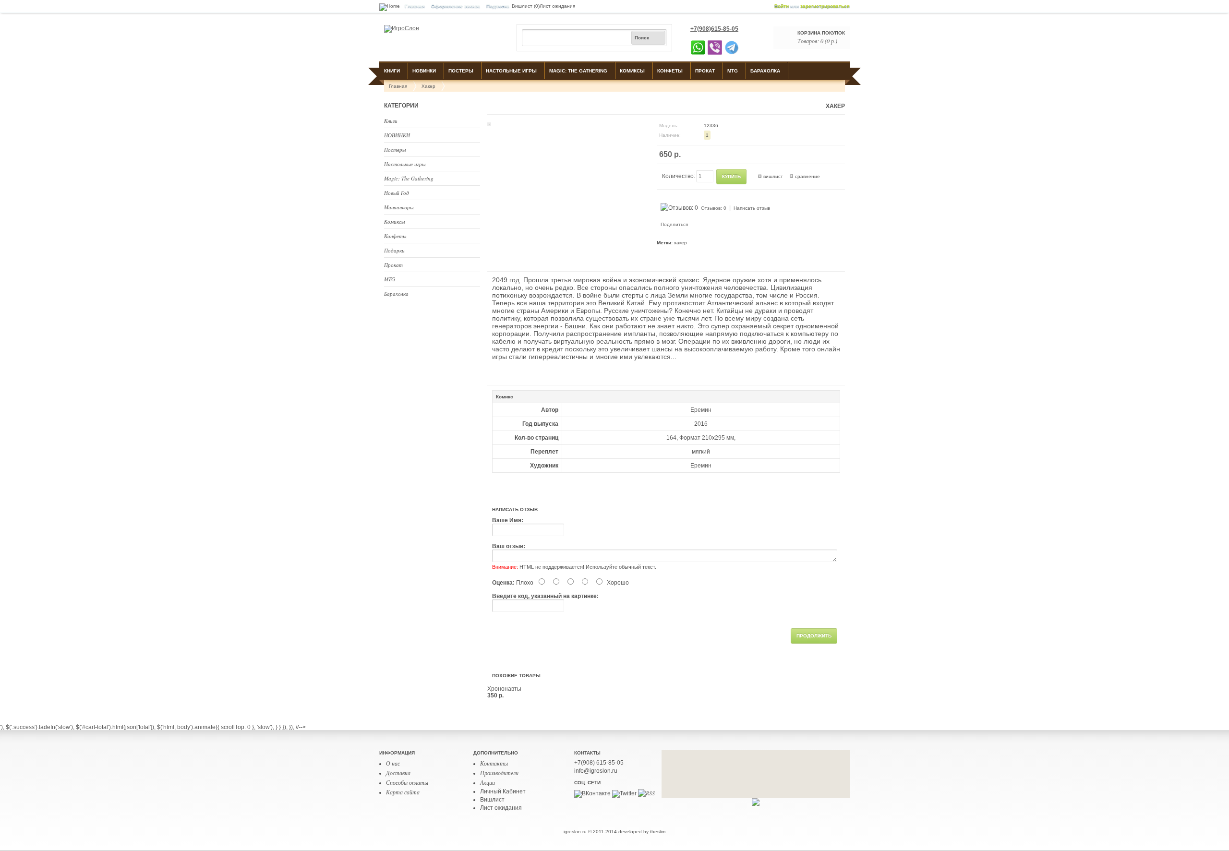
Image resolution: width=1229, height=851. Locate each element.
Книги (392, 70)
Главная (415, 6)
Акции (487, 782)
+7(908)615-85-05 (714, 28)
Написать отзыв (752, 208)
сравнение (807, 176)
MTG (732, 70)
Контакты (494, 763)
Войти (781, 6)
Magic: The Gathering (578, 70)
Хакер (428, 86)
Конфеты (670, 70)
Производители (499, 773)
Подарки (394, 250)
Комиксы (632, 70)
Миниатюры (398, 207)
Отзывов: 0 (713, 208)
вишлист (773, 176)
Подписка (497, 6)
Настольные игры (511, 70)
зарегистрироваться (825, 6)
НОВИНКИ (424, 70)
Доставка (398, 773)
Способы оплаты (407, 782)
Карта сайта (403, 792)
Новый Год (396, 192)
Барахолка (765, 70)
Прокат (705, 70)
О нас (393, 763)
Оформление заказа (455, 6)
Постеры (460, 70)
